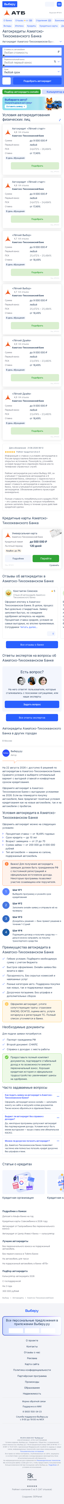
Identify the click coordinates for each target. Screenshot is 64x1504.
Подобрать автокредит (37, 80)
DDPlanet (37, 1496)
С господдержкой (11, 1281)
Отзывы (23, 20)
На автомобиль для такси (15, 1258)
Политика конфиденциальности (32, 1369)
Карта (28, 1364)
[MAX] (32, 1430)
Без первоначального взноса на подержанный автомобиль (26, 1247)
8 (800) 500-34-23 (32, 1411)
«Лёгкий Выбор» (21, 288)
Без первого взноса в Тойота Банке (20, 1253)
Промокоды (32, 1381)
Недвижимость (32, 1393)
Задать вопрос (32, 704)
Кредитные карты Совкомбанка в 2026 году (25, 1221)
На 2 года (7, 1286)
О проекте (32, 1340)
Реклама (32, 1358)
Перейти (45, 558)
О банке (8, 20)
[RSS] (46, 1430)
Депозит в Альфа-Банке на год (17, 1216)
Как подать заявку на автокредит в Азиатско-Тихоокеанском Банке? (29, 1096)
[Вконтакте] (17, 1430)
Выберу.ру (12, 753)
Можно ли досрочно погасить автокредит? (27, 1141)
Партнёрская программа (32, 1375)
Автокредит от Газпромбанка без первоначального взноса (28, 1227)
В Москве (7, 740)
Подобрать (37, 165)
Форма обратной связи (34, 1401)
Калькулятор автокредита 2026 (18, 1276)
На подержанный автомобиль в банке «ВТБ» (25, 1263)
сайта (35, 1364)
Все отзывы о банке (32, 644)
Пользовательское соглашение (32, 1451)
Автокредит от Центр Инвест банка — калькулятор (28, 1233)
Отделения (43, 20)
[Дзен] (39, 1430)
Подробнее (53, 1465)
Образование (32, 1387)
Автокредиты (18, 1298)
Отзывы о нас (32, 1352)
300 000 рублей (10, 1291)
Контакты (32, 1346)
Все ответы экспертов (32, 717)
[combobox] (56, 61)
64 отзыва (23, 132)
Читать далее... (29, 627)
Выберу (5, 1298)
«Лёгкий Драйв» (21, 340)
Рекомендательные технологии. (49, 1460)
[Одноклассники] (25, 1430)
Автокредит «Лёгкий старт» (28, 128)
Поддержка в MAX (32, 1406)
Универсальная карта (24, 533)
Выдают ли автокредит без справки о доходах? (24, 1117)
